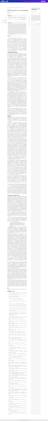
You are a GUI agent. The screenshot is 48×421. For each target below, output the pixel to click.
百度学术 (25, 292)
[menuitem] (25, 1)
